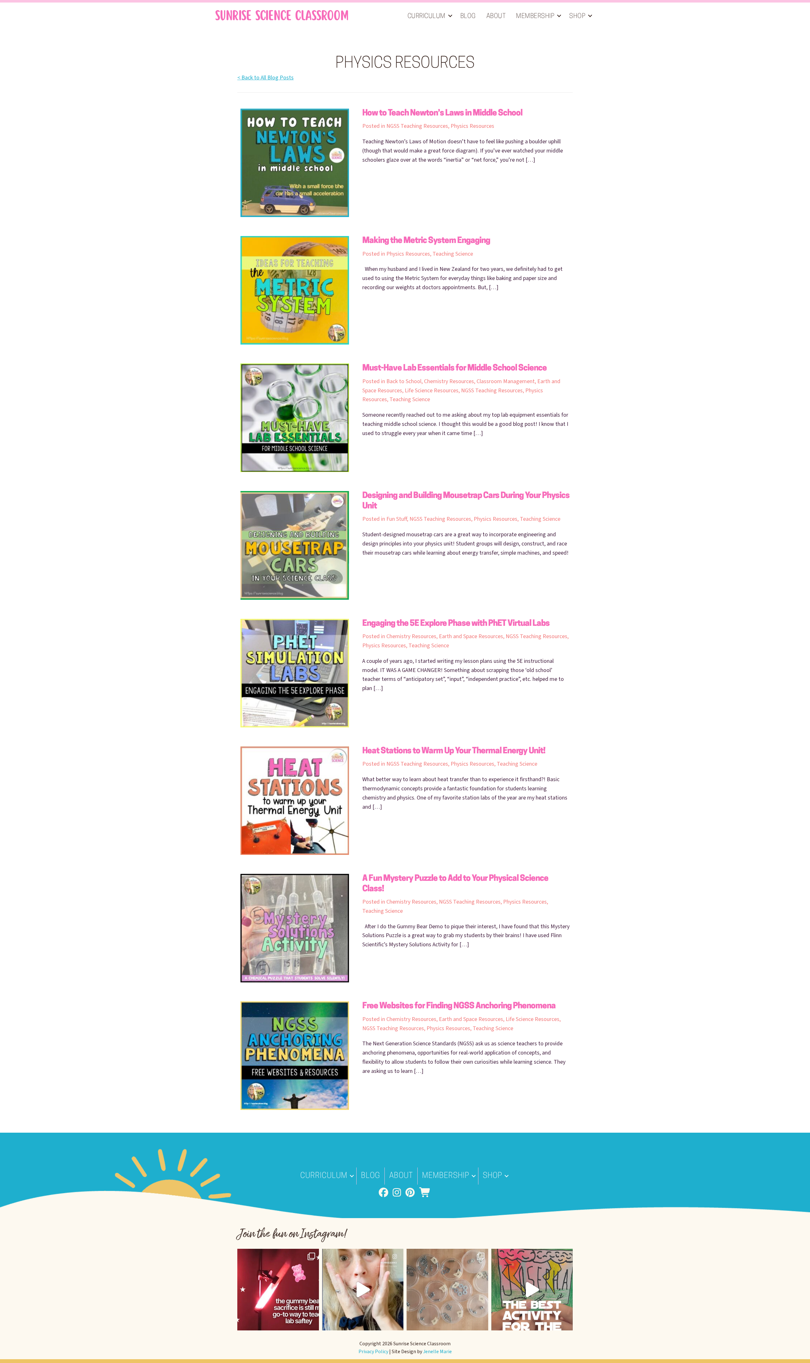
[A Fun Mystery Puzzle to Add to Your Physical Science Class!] (294, 928)
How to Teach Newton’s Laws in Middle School (442, 113)
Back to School (403, 381)
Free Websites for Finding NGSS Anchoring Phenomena (459, 1006)
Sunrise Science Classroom (281, 16)
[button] (450, 15)
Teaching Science (453, 254)
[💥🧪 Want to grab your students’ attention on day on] (278, 1289)
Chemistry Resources (449, 381)
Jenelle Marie (437, 1351)
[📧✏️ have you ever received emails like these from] (363, 1289)
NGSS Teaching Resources (417, 126)
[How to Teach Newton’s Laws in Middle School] (294, 162)
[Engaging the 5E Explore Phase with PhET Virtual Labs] (294, 673)
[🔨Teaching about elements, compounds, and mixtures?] (447, 1289)
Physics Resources (472, 126)
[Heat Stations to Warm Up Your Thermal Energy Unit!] (294, 800)
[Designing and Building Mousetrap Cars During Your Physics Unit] (294, 545)
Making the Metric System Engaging (426, 241)
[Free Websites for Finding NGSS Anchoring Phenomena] (294, 1055)
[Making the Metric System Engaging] (294, 290)
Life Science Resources (431, 391)
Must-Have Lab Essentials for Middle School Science (454, 368)
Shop (577, 16)
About (496, 16)
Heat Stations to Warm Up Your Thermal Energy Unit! (453, 751)
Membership (535, 16)
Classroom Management (506, 381)
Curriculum (427, 16)
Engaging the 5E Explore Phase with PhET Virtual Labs (456, 623)
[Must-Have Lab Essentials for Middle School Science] (294, 417)
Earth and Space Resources (471, 636)
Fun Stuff (396, 519)
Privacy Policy (373, 1351)
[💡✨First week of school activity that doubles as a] (532, 1289)
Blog (468, 16)
